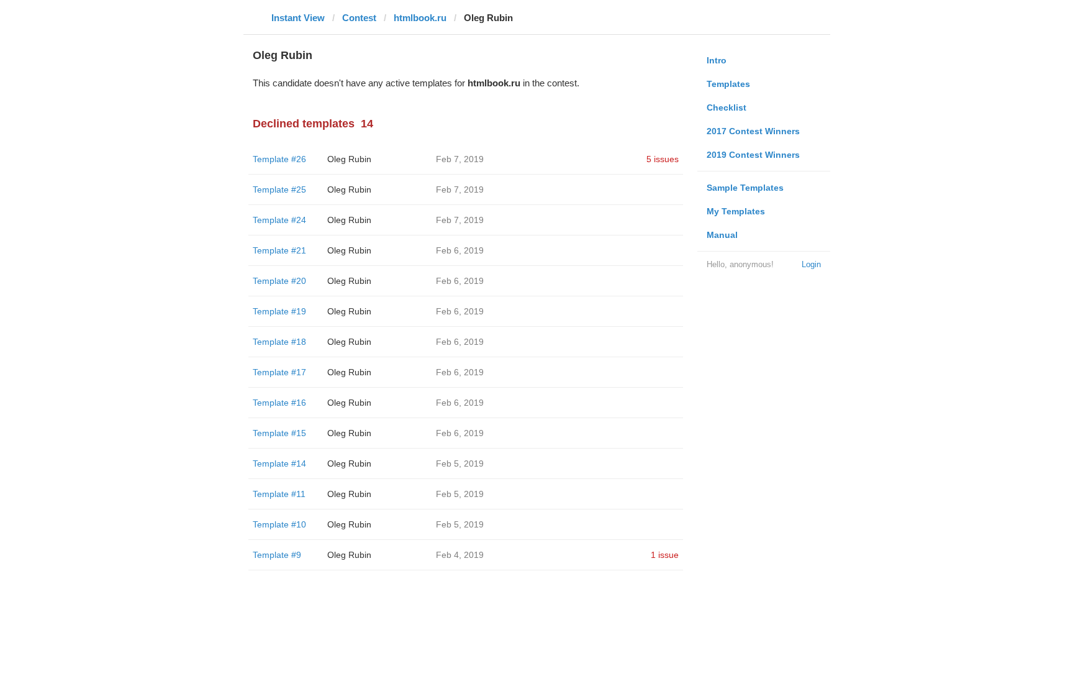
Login (811, 264)
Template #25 (279, 189)
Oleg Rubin (349, 159)
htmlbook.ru (420, 17)
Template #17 (279, 372)
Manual (722, 235)
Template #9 (277, 555)
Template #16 (279, 403)
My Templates (736, 211)
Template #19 (279, 311)
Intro (717, 60)
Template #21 (279, 250)
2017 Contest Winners (753, 131)
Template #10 (279, 524)
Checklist (726, 107)
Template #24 (279, 220)
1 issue (665, 555)
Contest (359, 17)
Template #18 (279, 342)
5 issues (662, 159)
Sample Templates (745, 188)
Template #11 (279, 494)
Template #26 (279, 159)
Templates (728, 84)
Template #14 (279, 463)
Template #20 (279, 281)
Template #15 (279, 433)
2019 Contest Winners (753, 155)
